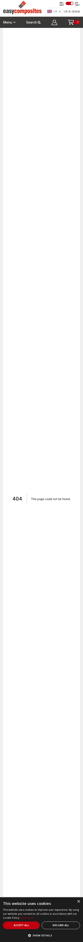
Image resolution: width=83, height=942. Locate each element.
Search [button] (32, 22)
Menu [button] (7, 22)
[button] (54, 23)
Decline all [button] (61, 925)
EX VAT (77, 4)
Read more (27, 918)
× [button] (78, 901)
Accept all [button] (21, 925)
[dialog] (41, 919)
